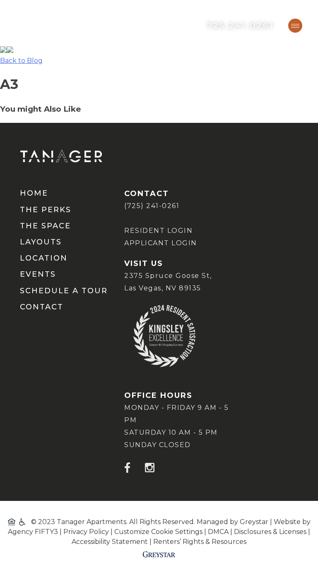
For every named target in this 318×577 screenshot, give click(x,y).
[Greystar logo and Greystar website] (159, 554)
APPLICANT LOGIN (160, 243)
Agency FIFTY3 (33, 532)
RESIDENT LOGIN (158, 231)
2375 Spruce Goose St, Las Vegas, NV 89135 (168, 282)
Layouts (41, 242)
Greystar (254, 522)
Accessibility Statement (110, 542)
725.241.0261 (240, 25)
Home (34, 193)
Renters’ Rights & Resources (199, 542)
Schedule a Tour (64, 291)
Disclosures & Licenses (270, 532)
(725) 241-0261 (151, 206)
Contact (41, 307)
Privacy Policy (86, 532)
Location (43, 258)
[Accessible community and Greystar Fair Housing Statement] (18, 522)
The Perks (45, 210)
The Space (45, 226)
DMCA (218, 532)
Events (38, 275)
